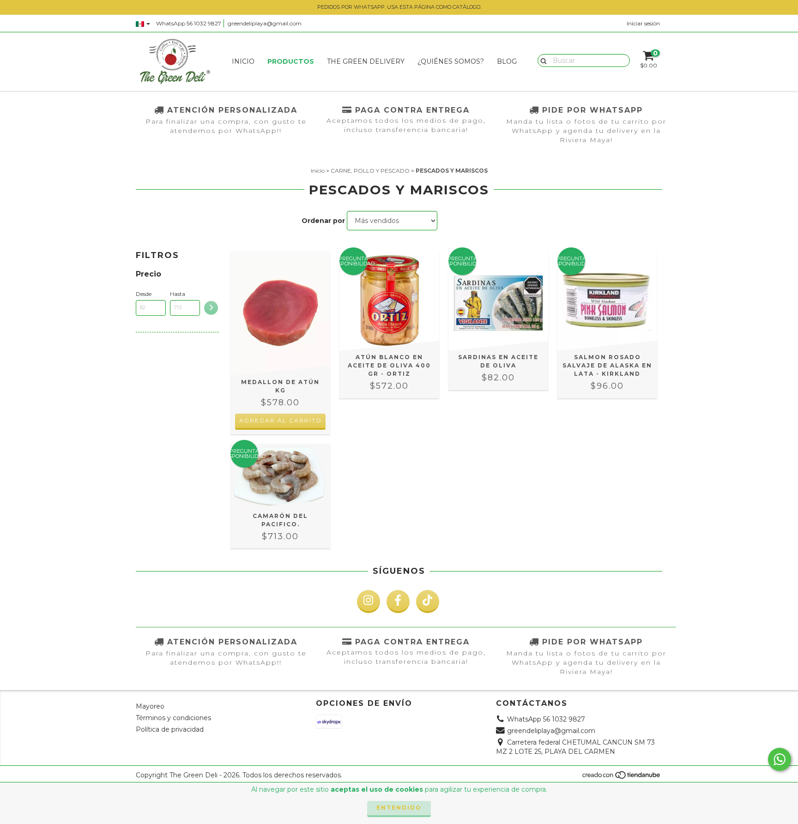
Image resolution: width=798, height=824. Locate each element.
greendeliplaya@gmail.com (265, 23)
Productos (290, 61)
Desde (143, 293)
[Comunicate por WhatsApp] (779, 759)
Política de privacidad (170, 729)
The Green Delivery (366, 61)
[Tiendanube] (621, 777)
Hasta (177, 293)
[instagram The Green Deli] (368, 601)
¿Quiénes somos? (450, 61)
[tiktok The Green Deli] (427, 601)
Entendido (399, 807)
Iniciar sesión (643, 23)
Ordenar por (323, 221)
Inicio (243, 61)
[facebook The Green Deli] (398, 601)
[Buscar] (541, 60)
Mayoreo (150, 706)
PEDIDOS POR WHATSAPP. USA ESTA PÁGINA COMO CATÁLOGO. (399, 7)
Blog (507, 61)
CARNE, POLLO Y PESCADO (370, 170)
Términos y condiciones (173, 718)
